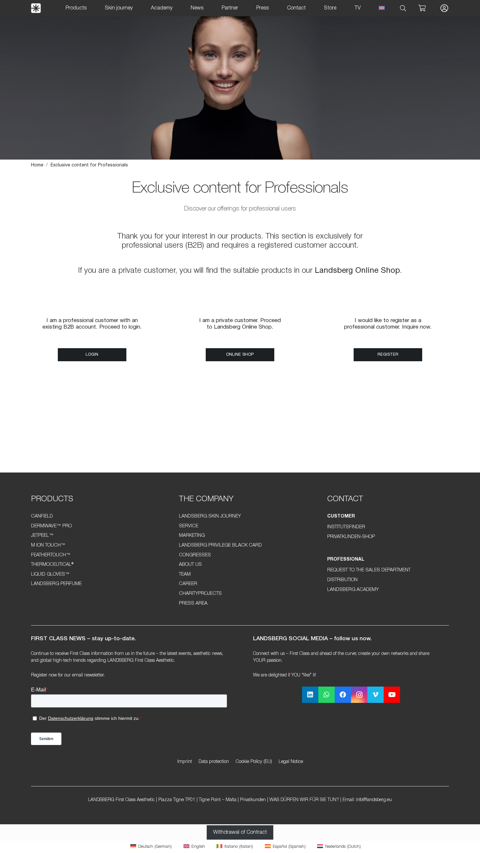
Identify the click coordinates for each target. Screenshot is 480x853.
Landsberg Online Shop (357, 270)
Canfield (42, 516)
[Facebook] (343, 695)
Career (188, 584)
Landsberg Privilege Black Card (220, 545)
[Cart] (422, 8)
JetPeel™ (42, 536)
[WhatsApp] (326, 695)
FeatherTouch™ (51, 555)
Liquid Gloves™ (50, 574)
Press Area (193, 603)
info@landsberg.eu (374, 800)
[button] (403, 8)
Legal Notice (291, 762)
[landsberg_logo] (36, 8)
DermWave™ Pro (51, 526)
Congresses (195, 555)
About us (190, 565)
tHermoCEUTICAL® (52, 565)
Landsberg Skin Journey (210, 516)
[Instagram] (359, 695)
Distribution (342, 580)
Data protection (214, 762)
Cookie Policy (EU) (253, 762)
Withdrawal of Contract (240, 832)
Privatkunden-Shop (351, 537)
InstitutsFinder (346, 527)
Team (185, 574)
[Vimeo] (375, 695)
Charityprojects (200, 594)
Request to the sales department (368, 570)
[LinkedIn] (310, 695)
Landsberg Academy (353, 590)
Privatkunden (253, 800)
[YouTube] (392, 695)
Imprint (184, 762)
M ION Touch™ (48, 545)
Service (188, 526)
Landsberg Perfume (56, 584)
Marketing (192, 536)
